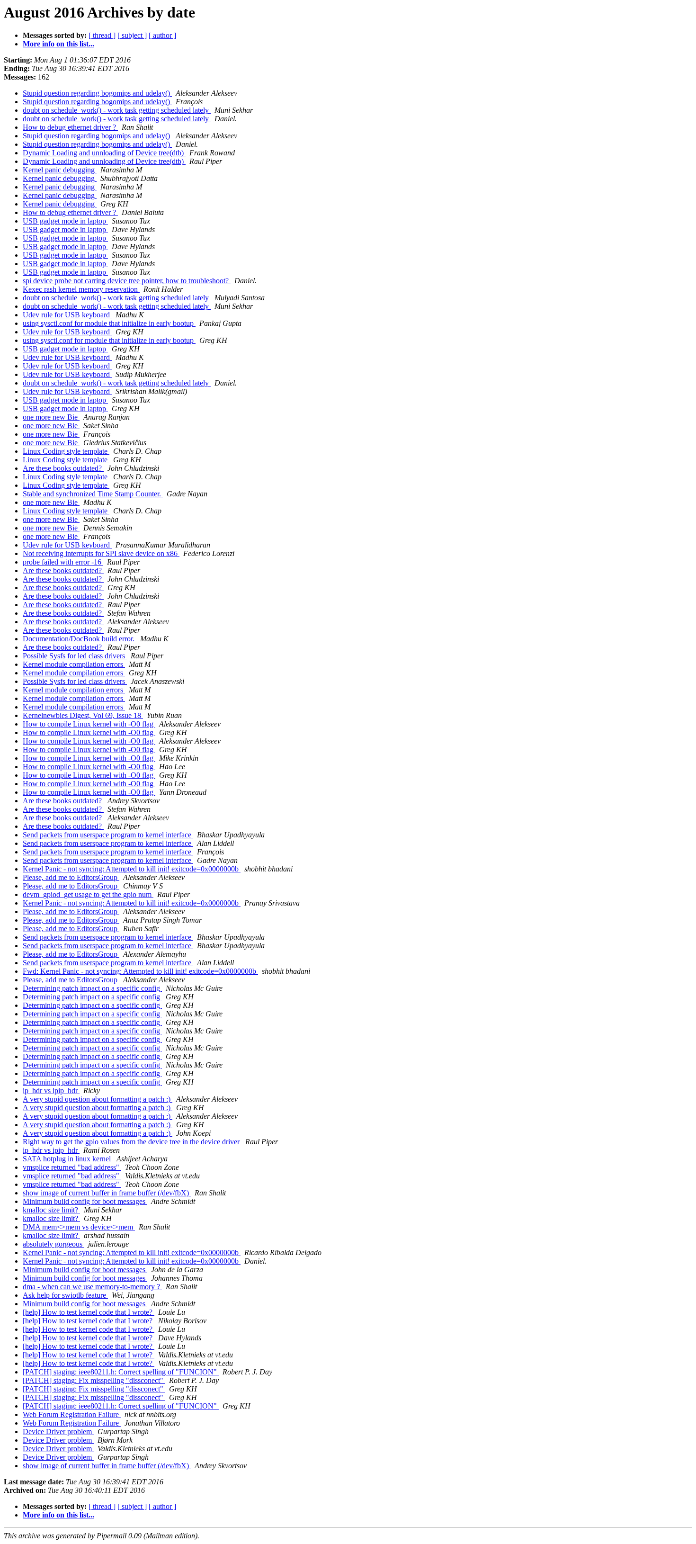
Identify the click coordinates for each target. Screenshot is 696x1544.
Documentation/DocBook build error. (79, 639)
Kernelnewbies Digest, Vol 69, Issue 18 (83, 715)
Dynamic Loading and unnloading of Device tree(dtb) (104, 153)
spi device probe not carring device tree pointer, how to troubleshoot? (127, 281)
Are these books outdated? (63, 468)
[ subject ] (132, 35)
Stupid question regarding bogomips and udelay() (97, 93)
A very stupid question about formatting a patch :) (97, 1099)
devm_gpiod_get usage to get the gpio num (88, 894)
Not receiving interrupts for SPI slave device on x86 (101, 553)
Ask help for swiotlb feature (65, 1295)
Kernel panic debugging (60, 170)
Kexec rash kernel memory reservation (81, 289)
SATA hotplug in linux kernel (68, 1159)
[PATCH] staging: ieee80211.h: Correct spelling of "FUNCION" (121, 1372)
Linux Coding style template (66, 451)
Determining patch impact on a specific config (92, 988)
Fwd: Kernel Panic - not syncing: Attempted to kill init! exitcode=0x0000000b (140, 971)
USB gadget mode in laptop (65, 221)
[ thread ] (102, 35)
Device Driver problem (58, 1431)
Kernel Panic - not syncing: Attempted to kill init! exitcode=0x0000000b (132, 869)
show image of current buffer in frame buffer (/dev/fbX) (107, 1193)
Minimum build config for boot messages (85, 1201)
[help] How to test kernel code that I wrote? (88, 1312)
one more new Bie (51, 417)
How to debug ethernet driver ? (70, 127)
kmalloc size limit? (51, 1210)
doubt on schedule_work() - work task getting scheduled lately (117, 110)
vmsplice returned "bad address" (72, 1167)
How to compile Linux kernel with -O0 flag (89, 724)
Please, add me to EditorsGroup (71, 877)
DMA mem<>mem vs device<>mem (79, 1227)
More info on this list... (58, 44)
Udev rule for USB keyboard (67, 315)
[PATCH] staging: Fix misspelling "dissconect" (94, 1380)
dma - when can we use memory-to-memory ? (92, 1287)
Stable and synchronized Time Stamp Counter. (93, 494)
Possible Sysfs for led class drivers (75, 656)
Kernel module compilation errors (74, 664)
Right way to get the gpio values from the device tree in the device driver (132, 1142)
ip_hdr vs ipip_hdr (51, 1090)
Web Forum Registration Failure (72, 1414)
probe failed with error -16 (63, 562)
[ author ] (162, 35)
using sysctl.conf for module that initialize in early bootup (109, 323)
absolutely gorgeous (53, 1244)
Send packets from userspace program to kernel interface (108, 835)
